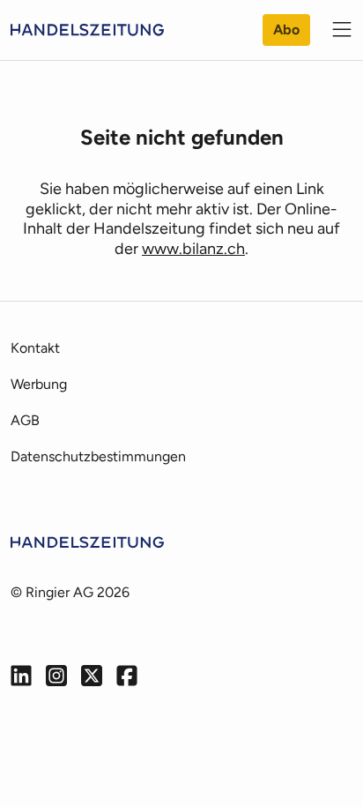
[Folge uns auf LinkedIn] (21, 675)
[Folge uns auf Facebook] (126, 675)
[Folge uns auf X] (91, 675)
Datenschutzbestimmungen (98, 456)
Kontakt (35, 348)
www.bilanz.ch (193, 248)
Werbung (39, 384)
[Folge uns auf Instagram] (56, 675)
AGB (25, 420)
